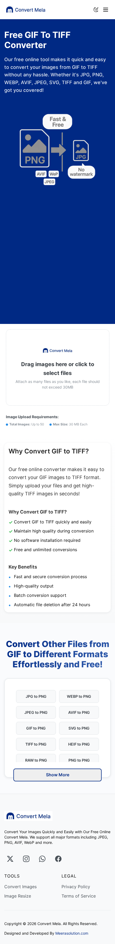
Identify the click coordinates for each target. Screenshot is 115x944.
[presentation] (57, 367)
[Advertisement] (57, 253)
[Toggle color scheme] (96, 9)
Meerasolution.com (71, 933)
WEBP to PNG (79, 696)
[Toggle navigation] (107, 9)
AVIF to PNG (79, 712)
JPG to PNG (36, 696)
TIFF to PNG (36, 744)
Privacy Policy (76, 886)
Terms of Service (79, 896)
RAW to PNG (36, 760)
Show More (57, 774)
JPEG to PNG (36, 712)
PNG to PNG (79, 760)
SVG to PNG (79, 728)
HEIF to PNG (79, 744)
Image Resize (17, 896)
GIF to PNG (36, 728)
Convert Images (20, 886)
